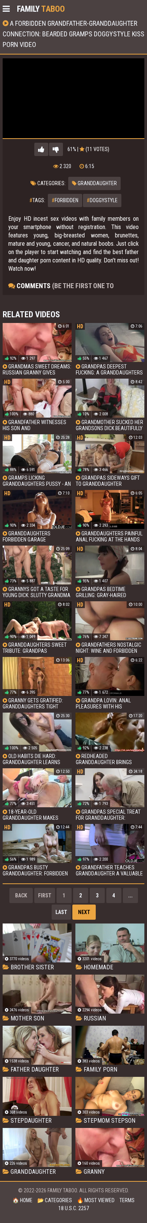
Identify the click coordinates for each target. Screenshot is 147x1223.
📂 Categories (54, 1200)
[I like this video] (41, 149)
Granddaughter (97, 183)
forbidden (65, 200)
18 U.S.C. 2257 (73, 1208)
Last (61, 912)
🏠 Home (22, 1200)
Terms (127, 1200)
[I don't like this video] (56, 149)
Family (41, 9)
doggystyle (102, 200)
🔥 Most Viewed (96, 1200)
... (130, 895)
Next (84, 912)
